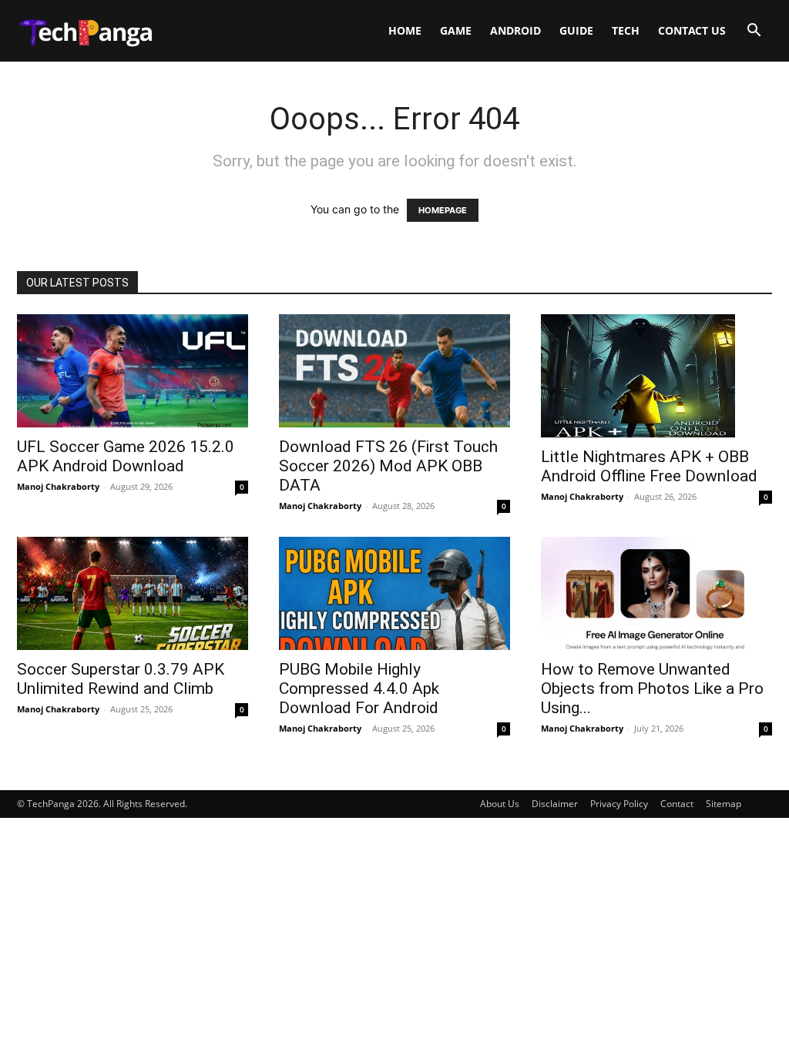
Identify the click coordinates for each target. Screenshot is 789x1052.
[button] (753, 32)
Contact (676, 803)
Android (515, 30)
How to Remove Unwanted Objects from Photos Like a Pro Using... (652, 688)
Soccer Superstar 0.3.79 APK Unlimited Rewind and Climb (120, 679)
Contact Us (692, 30)
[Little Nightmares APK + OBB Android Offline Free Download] (656, 375)
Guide (576, 30)
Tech (626, 30)
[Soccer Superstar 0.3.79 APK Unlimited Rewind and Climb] (132, 593)
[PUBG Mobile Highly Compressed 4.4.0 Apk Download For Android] (394, 593)
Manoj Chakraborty (58, 486)
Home (404, 30)
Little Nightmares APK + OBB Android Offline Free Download (649, 466)
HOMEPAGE (442, 210)
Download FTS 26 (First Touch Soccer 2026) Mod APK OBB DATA (388, 465)
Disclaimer (555, 803)
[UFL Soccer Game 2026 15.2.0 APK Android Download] (132, 370)
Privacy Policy (619, 803)
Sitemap (723, 803)
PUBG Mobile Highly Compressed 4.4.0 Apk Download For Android (359, 688)
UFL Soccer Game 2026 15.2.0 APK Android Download (125, 456)
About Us (499, 803)
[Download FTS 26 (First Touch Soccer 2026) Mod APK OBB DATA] (394, 370)
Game (456, 30)
